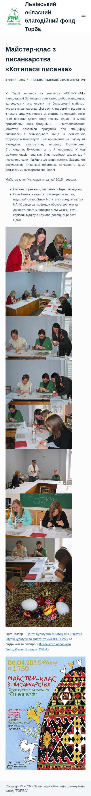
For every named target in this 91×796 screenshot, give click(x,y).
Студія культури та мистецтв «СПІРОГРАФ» (37, 639)
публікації (51, 80)
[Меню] (83, 17)
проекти (36, 80)
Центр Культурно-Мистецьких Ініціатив (54, 634)
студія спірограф (72, 80)
